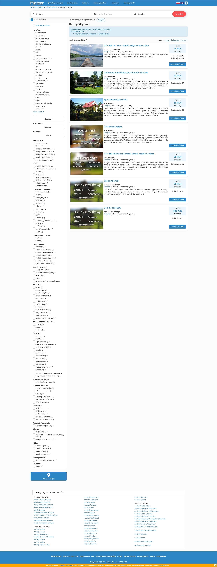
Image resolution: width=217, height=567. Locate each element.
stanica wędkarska (43, 92)
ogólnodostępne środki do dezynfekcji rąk (50, 435)
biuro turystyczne (42, 38)
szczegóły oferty (177, 64)
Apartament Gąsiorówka (115, 99)
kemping (39, 55)
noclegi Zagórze (140, 500)
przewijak (41, 364)
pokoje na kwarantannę (46, 439)
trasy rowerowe (43, 312)
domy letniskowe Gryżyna (43, 505)
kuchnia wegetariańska (46, 258)
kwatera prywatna (42, 61)
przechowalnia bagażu (45, 272)
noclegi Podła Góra (91, 531)
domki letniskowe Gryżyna (43, 507)
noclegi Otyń (89, 507)
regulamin (85, 556)
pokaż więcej (38, 112)
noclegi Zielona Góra (41, 545)
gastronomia (40, 106)
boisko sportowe (43, 295)
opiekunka (41, 353)
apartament (40, 36)
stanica (38, 89)
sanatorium (40, 83)
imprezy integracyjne (45, 388)
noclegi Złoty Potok (91, 523)
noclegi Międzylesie (91, 539)
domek (38, 47)
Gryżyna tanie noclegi (142, 545)
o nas (119, 556)
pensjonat (39, 75)
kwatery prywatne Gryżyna (44, 512)
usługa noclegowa (42, 95)
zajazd (38, 100)
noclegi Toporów (90, 544)
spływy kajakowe (43, 310)
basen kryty (41, 290)
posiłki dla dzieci (43, 261)
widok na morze (43, 454)
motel (38, 67)
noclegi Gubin (89, 502)
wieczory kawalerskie (45, 396)
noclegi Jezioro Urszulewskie (145, 530)
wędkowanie (42, 315)
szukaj (180, 14)
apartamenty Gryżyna (42, 502)
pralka (39, 238)
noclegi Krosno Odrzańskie (44, 537)
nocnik (39, 350)
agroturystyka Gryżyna (42, 499)
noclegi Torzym (39, 539)
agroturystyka (41, 33)
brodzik (40, 339)
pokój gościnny (41, 78)
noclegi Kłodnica (90, 533)
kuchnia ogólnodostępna (46, 220)
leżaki (39, 223)
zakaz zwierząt (42, 186)
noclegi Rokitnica (90, 528)
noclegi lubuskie (140, 534)
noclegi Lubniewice (91, 500)
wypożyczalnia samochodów (48, 281)
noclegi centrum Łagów (143, 541)
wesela (40, 394)
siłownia (40, 330)
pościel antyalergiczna (45, 382)
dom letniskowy (41, 41)
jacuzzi (40, 324)
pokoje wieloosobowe (45, 160)
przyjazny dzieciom (44, 367)
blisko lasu (41, 411)
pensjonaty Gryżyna (41, 518)
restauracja (40, 109)
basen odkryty (42, 293)
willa (37, 98)
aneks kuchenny (43, 192)
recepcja (40, 275)
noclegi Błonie (89, 513)
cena (34, 115)
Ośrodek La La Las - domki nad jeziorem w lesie (126, 45)
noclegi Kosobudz (91, 520)
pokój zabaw (42, 361)
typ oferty (37, 30)
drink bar (40, 247)
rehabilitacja (42, 183)
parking (40, 174)
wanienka (41, 370)
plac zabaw (41, 358)
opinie (184, 40)
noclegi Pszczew (90, 505)
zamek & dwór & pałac (44, 103)
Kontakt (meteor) (70, 556)
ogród (39, 232)
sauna (39, 327)
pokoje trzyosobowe (44, 157)
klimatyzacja (42, 197)
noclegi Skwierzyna (91, 510)
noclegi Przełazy (90, 536)
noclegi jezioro (140, 538)
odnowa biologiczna (43, 69)
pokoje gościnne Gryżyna (43, 520)
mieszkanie (40, 64)
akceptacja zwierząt (44, 166)
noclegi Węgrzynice (91, 515)
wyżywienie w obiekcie (45, 264)
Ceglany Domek (111, 180)
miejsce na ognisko (44, 229)
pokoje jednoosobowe (45, 154)
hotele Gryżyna (39, 510)
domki (39, 146)
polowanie (41, 307)
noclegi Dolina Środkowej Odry (146, 527)
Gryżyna (107, 51)
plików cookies (66, 565)
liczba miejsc (38, 123)
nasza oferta (130, 556)
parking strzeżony (44, 177)
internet (40, 172)
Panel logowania (158, 556)
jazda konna (41, 301)
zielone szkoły (42, 402)
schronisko (40, 86)
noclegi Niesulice (140, 497)
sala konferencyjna (44, 391)
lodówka (40, 226)
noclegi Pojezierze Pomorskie (145, 508)
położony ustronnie (44, 417)
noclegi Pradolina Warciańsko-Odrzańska (150, 519)
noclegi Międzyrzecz (91, 497)
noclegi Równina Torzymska (144, 524)
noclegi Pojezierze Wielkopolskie (146, 511)
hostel (38, 50)
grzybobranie (42, 298)
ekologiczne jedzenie (45, 249)
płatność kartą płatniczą (46, 460)
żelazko (40, 206)
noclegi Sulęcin (39, 542)
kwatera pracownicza (44, 58)
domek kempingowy (43, 44)
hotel (37, 52)
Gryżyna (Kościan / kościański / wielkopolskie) (92, 34)
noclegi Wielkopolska (142, 506)
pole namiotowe (42, 81)
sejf (38, 278)
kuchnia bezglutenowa (45, 252)
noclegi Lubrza (39, 532)
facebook (57, 556)
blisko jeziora (42, 408)
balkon (39, 195)
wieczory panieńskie (45, 399)
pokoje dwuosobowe (45, 151)
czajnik (40, 212)
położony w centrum (45, 419)
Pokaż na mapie (49, 478)
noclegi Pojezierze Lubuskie (144, 516)
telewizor (40, 203)
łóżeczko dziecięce (44, 347)
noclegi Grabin (89, 526)
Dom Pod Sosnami (112, 208)
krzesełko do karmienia (46, 344)
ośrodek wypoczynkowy (44, 72)
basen (39, 287)
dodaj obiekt (143, 556)
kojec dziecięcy (43, 341)
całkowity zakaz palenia (46, 169)
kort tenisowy (42, 304)
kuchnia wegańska (44, 255)
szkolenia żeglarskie (44, 425)
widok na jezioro (43, 448)
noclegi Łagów (39, 529)
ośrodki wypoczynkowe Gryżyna (46, 515)
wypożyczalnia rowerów (46, 318)
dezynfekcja (41, 432)
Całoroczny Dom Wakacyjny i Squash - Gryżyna (126, 72)
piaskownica (42, 356)
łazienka (40, 200)
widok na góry (42, 446)
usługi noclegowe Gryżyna (44, 523)
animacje (40, 336)
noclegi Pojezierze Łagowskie (145, 521)
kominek (40, 218)
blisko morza (42, 414)
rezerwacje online (42, 25)
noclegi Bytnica (90, 541)
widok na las (42, 451)
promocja (36, 132)
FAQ (92, 556)
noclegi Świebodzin (41, 534)
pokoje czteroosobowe (45, 149)
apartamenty (42, 143)
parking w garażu (44, 180)
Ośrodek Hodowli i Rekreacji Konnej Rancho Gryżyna (129, 153)
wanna (39, 241)
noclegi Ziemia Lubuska (143, 514)
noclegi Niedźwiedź (91, 518)
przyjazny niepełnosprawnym (48, 376)
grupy (39, 466)
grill (38, 215)
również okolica (39, 19)
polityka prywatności (106, 556)
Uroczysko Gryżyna (113, 126)
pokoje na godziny (44, 270)
